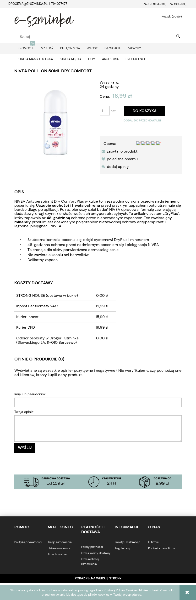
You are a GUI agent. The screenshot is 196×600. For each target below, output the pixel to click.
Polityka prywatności (28, 542)
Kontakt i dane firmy (161, 548)
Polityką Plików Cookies (121, 590)
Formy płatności (92, 547)
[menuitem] (26, 48)
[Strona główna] (44, 19)
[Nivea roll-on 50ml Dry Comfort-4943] (55, 120)
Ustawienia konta (59, 548)
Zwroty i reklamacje (127, 542)
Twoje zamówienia (59, 542)
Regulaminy (122, 548)
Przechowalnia (57, 554)
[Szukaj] (178, 36)
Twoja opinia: (24, 412)
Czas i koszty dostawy (95, 553)
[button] (118, 151)
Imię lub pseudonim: (30, 394)
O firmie (153, 542)
